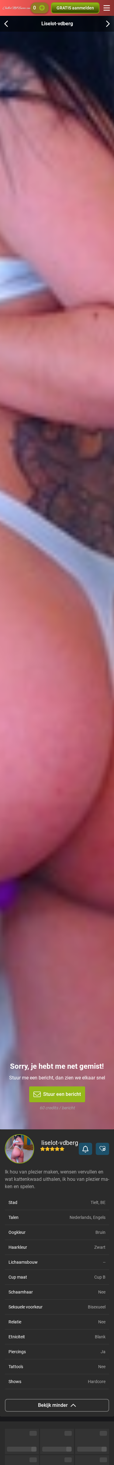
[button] (85, 1149)
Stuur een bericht (62, 1094)
